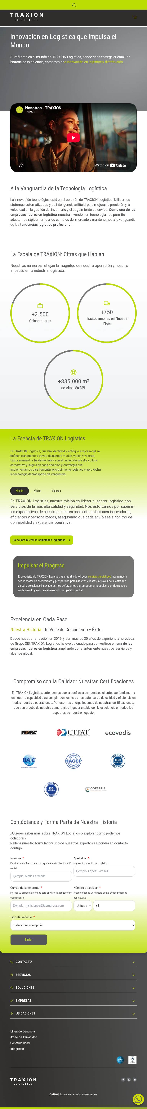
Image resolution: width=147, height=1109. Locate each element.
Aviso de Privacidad (23, 1037)
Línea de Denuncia (22, 1031)
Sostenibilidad (20, 1043)
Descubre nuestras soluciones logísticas (40, 540)
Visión (37, 491)
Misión (19, 491)
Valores (56, 491)
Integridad (17, 1049)
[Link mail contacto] (138, 1100)
